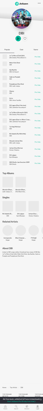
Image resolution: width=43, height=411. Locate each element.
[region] (21, 387)
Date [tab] (21, 50)
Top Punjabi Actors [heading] (23, 395)
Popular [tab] (7, 50)
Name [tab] (36, 50)
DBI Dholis (12, 164)
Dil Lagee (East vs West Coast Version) (22, 119)
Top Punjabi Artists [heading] (7, 395)
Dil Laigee (12, 155)
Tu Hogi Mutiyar (15, 127)
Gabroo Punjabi (14, 77)
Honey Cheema (14, 150)
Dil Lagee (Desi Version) (17, 105)
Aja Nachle (13, 70)
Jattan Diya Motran (16, 148)
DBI (21, 33)
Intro (11, 98)
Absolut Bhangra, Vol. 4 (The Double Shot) (7, 190)
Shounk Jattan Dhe (15, 141)
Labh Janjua (16, 86)
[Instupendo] (7, 230)
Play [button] (18, 38)
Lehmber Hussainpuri (19, 107)
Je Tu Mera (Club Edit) (16, 56)
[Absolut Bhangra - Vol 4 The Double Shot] (20, 182)
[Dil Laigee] (20, 206)
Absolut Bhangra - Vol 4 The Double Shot (20, 190)
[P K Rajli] (33, 230)
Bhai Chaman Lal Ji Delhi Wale (20, 238)
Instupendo (8, 238)
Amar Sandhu (16, 100)
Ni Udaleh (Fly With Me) (17, 134)
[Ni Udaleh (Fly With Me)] (7, 206)
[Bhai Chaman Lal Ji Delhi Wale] (20, 230)
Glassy (11, 91)
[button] (25, 38)
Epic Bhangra (13, 157)
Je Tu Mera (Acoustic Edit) (18, 112)
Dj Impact (15, 72)
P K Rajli (33, 238)
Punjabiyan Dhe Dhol (16, 84)
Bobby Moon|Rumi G (19, 58)
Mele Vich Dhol (14, 63)
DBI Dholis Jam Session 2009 (19, 162)
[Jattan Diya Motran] (33, 206)
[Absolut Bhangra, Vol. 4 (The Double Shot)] (7, 182)
